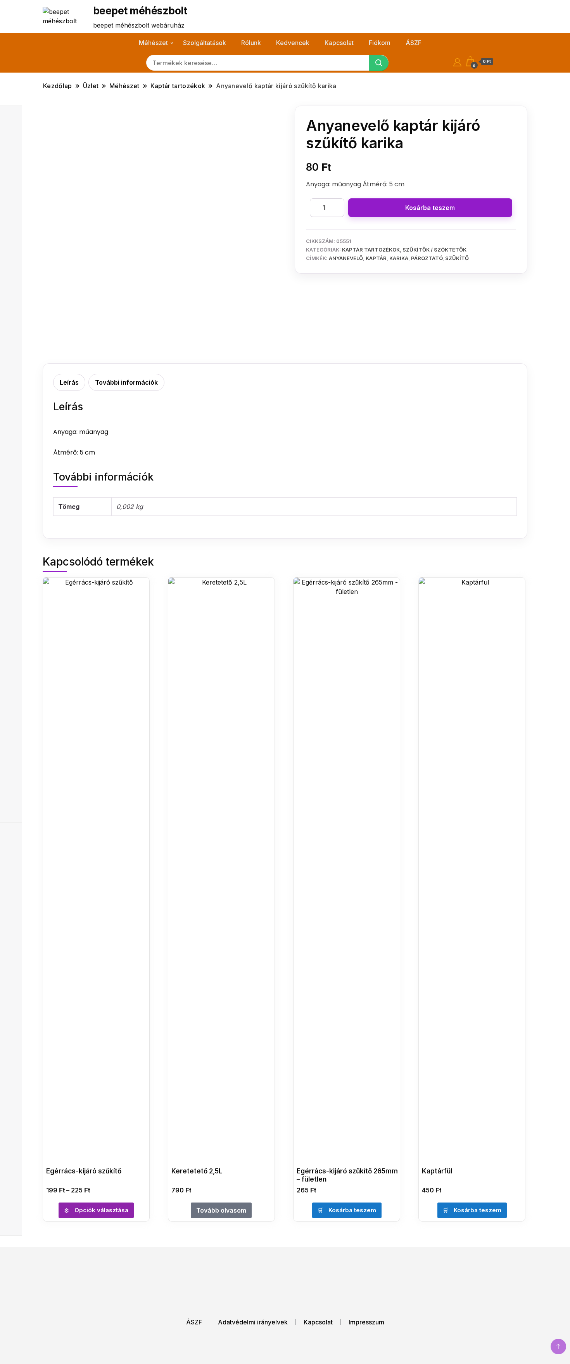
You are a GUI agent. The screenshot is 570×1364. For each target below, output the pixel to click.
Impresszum (366, 1322)
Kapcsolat (339, 43)
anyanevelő (346, 258)
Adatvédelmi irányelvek (253, 1322)
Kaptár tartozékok (371, 249)
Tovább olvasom (221, 1210)
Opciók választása (101, 1210)
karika (398, 258)
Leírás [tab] (69, 382)
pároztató (426, 258)
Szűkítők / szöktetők (434, 249)
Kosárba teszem (430, 208)
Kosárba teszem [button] (352, 1210)
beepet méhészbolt (140, 11)
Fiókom (379, 43)
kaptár (376, 258)
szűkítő (457, 258)
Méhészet (153, 43)
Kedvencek (292, 43)
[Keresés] (379, 63)
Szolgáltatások (204, 43)
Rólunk (251, 43)
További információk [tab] (126, 382)
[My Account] (457, 61)
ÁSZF (413, 43)
